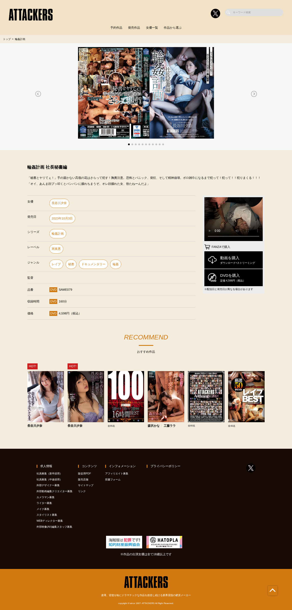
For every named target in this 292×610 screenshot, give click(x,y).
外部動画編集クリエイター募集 (54, 491)
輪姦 (116, 264)
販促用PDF (84, 473)
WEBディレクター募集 (50, 520)
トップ (7, 39)
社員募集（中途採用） (49, 479)
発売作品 (134, 27)
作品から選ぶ (173, 27)
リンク (82, 491)
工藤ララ (170, 425)
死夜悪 (56, 248)
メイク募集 (43, 509)
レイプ (56, 264)
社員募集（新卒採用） (49, 473)
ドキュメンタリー (93, 264)
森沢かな (154, 425)
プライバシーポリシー (165, 466)
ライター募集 (44, 503)
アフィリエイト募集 (116, 473)
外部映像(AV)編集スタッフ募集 (54, 526)
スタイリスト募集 (47, 514)
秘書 (71, 264)
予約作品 (116, 27)
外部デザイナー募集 (48, 485)
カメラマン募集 (46, 497)
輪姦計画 (58, 233)
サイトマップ (85, 485)
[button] (38, 94)
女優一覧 (152, 27)
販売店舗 (83, 479)
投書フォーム (113, 479)
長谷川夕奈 (59, 203)
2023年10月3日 (62, 218)
